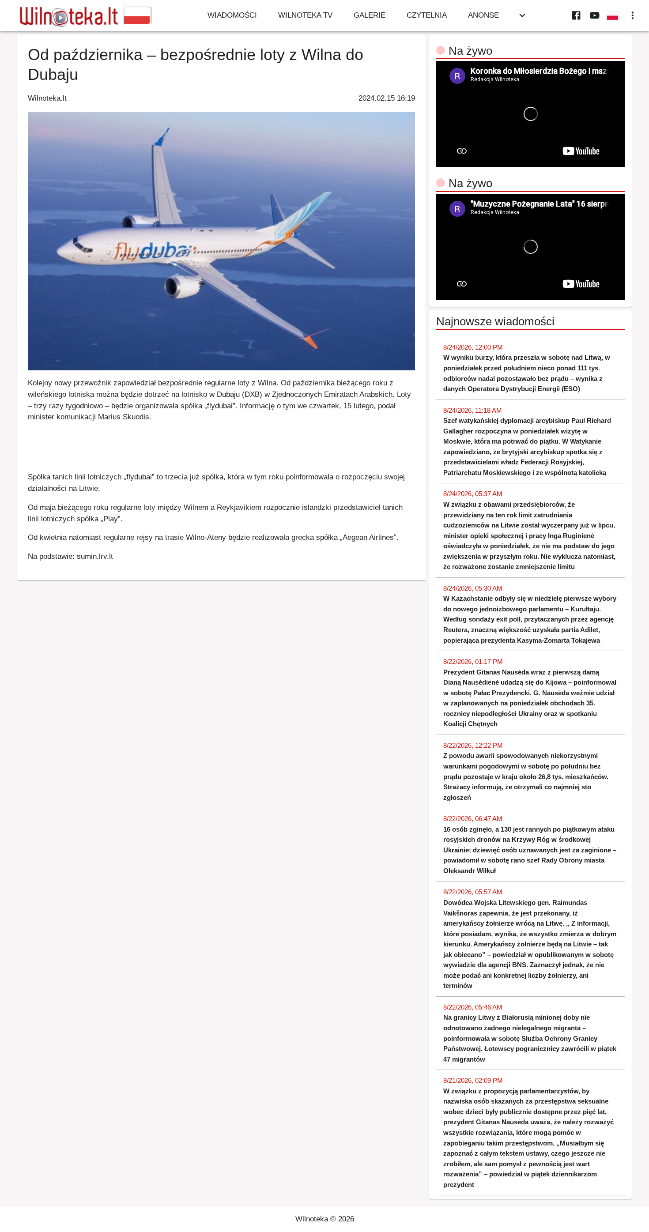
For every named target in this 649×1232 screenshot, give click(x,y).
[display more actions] (633, 15)
